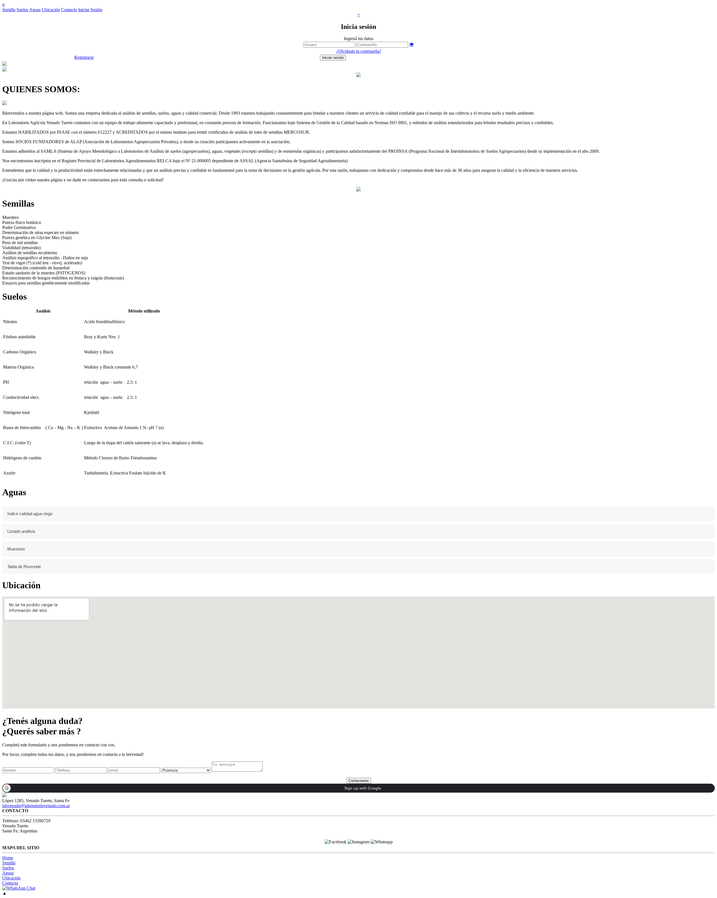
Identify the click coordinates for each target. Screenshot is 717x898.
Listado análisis (21, 531)
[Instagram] (358, 841)
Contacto (69, 9)
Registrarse (84, 57)
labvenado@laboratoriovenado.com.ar (36, 805)
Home (7, 857)
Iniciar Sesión (90, 9)
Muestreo (16, 549)
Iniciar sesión (333, 57)
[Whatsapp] (382, 841)
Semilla (8, 9)
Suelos (22, 9)
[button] (358, 788)
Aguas (35, 9)
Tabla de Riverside (24, 566)
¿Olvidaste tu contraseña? (358, 51)
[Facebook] (335, 841)
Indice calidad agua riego (29, 513)
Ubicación (51, 9)
